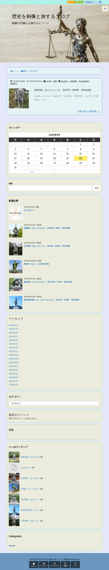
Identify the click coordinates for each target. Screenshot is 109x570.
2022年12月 (14, 355)
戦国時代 (13, 84)
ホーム (15, 71)
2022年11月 (14, 359)
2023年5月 (13, 336)
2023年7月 (13, 329)
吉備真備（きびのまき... (30, 457)
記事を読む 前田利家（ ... (89, 111)
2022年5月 (13, 381)
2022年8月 (13, 370)
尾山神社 (64, 81)
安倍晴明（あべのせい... (30, 478)
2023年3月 (13, 344)
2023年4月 (13, 340)
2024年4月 (13, 325)
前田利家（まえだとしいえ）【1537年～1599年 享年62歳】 (63, 90)
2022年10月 (14, 362)
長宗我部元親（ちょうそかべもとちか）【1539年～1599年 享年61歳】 (52, 300)
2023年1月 (13, 351)
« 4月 (32, 172)
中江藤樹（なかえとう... (30, 499)
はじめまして (29, 210)
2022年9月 (13, 366)
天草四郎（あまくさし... (30, 521)
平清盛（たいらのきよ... (30, 489)
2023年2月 (13, 347)
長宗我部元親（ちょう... (30, 510)
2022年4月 (13, 385)
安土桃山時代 (84, 81)
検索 (10, 183)
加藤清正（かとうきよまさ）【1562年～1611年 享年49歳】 (47, 228)
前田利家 (73, 81)
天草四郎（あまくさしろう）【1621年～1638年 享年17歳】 (47, 246)
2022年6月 (13, 377)
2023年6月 (13, 333)
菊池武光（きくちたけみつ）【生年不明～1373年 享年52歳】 (48, 282)
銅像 (25, 71)
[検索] (100, 2)
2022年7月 (13, 373)
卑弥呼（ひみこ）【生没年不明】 (37, 264)
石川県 (48, 81)
